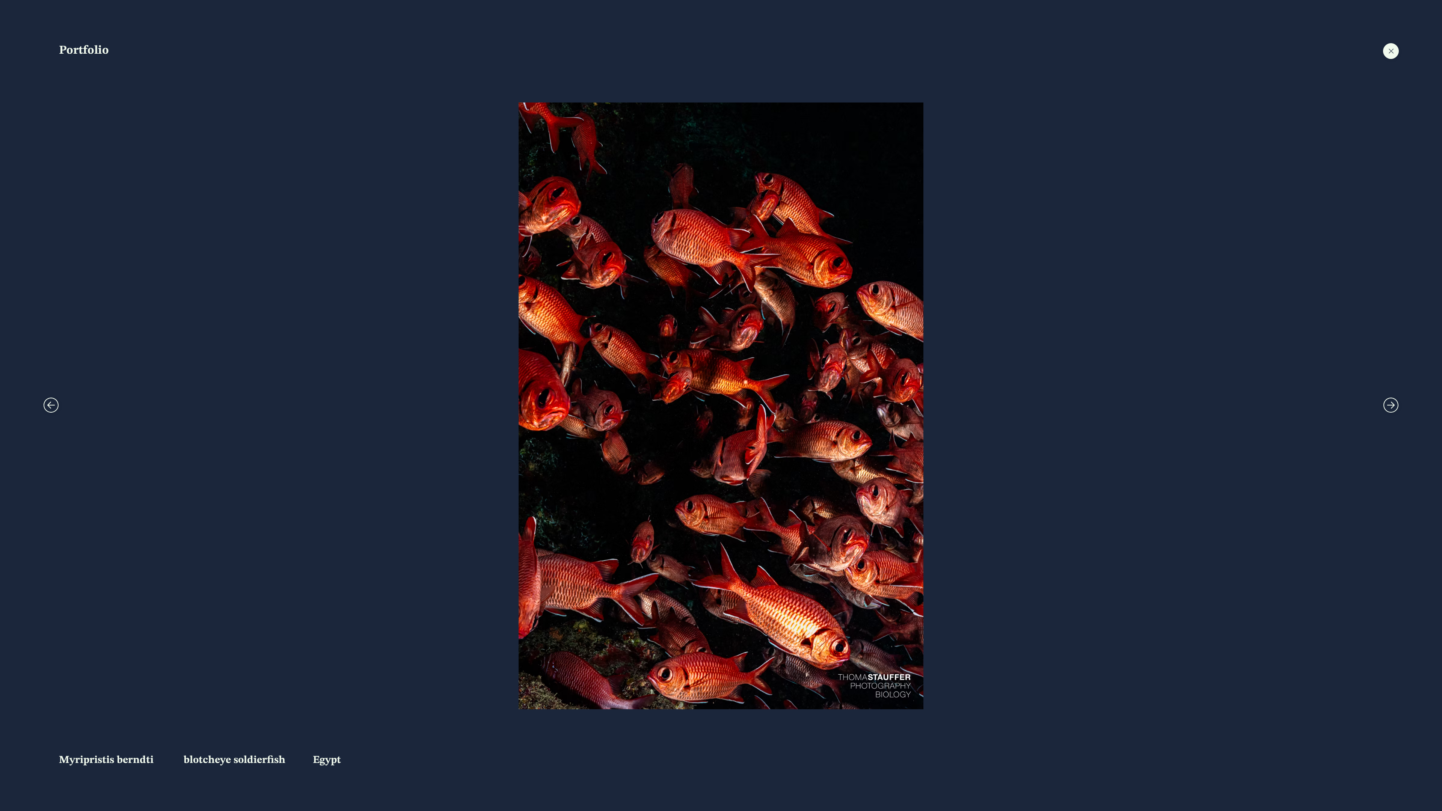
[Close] (51, 405)
